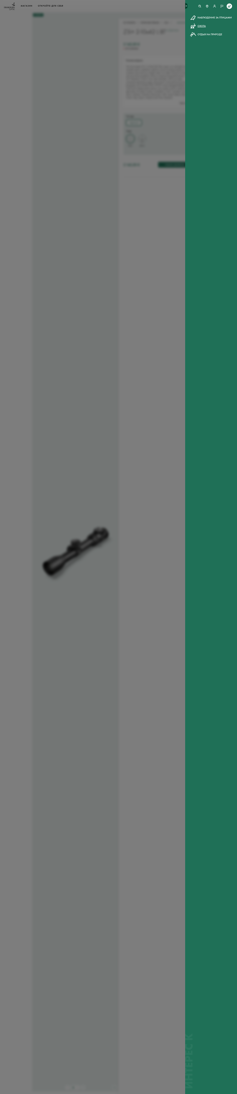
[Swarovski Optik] (9, 6)
